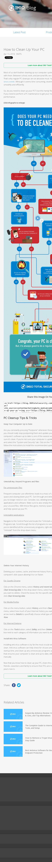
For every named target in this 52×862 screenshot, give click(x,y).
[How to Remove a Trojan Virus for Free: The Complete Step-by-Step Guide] (13, 739)
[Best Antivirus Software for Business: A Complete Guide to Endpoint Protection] (13, 751)
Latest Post (19, 32)
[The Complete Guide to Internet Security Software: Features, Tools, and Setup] (13, 726)
